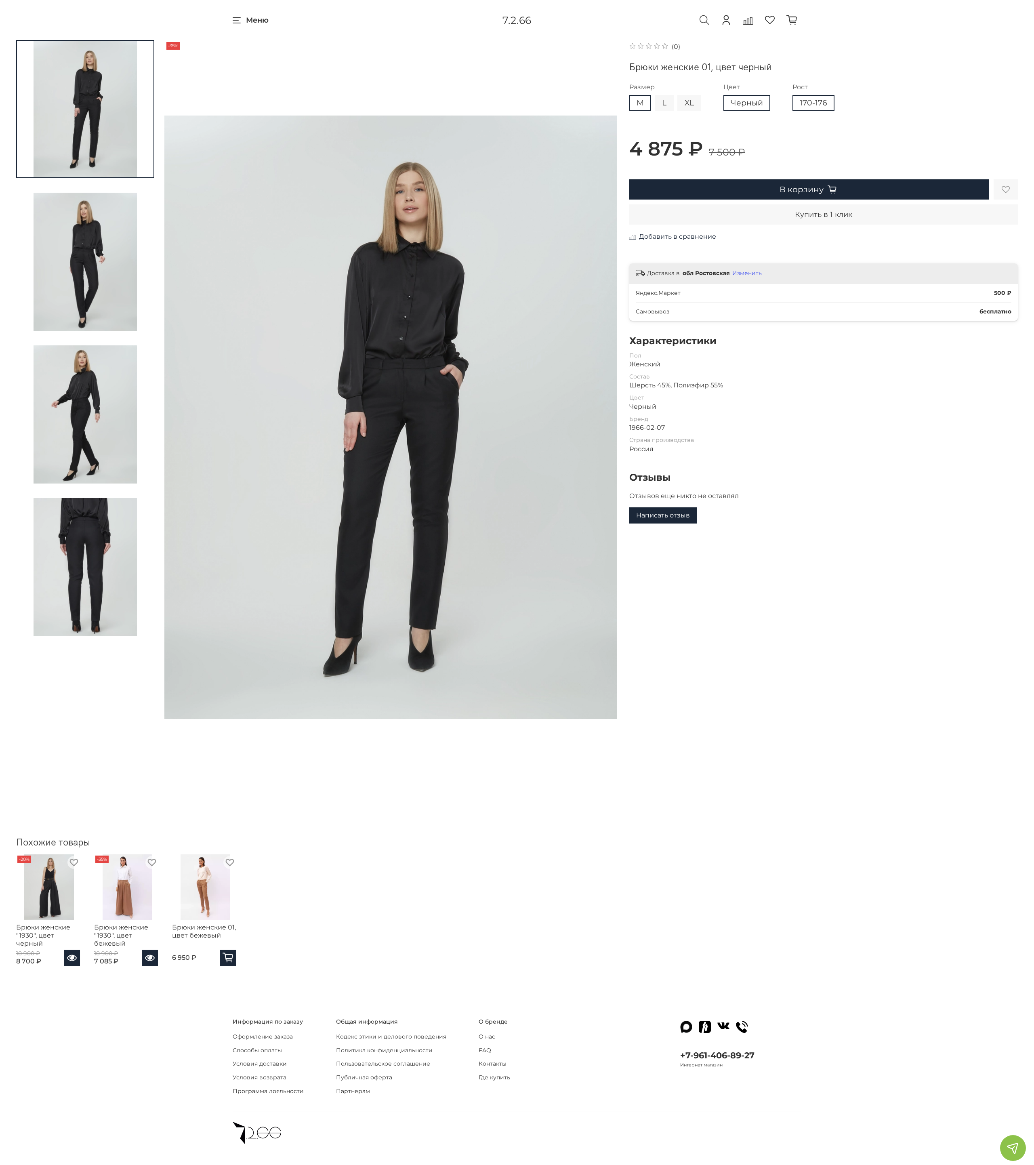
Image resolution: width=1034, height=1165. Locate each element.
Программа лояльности (268, 1091)
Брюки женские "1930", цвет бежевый (121, 935)
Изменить (747, 273)
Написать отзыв (663, 515)
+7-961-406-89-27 (717, 1055)
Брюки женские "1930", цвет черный (43, 935)
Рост (800, 87)
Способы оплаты (257, 1050)
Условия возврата (259, 1077)
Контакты (492, 1063)
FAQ (485, 1050)
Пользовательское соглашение (383, 1063)
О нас (487, 1036)
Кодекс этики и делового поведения (391, 1036)
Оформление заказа (263, 1036)
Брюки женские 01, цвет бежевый (204, 931)
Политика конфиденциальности (384, 1050)
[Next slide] (601, 417)
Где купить (494, 1077)
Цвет (731, 87)
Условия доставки (260, 1063)
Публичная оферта (364, 1077)
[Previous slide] (180, 417)
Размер (642, 87)
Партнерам (353, 1091)
